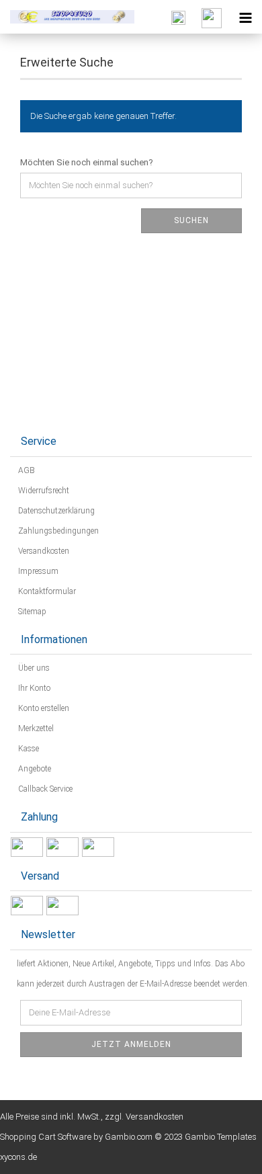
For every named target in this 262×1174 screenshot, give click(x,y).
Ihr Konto (33, 688)
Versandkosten (42, 551)
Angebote (33, 768)
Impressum (37, 571)
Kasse (27, 748)
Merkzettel (35, 728)
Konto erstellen (42, 708)
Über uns (33, 668)
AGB (25, 470)
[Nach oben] (225, 1153)
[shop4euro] (67, 17)
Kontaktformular (46, 591)
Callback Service (44, 789)
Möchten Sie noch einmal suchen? (86, 162)
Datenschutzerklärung (55, 510)
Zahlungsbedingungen (57, 531)
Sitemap (31, 611)
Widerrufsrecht (42, 490)
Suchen (191, 220)
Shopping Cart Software (45, 1137)
